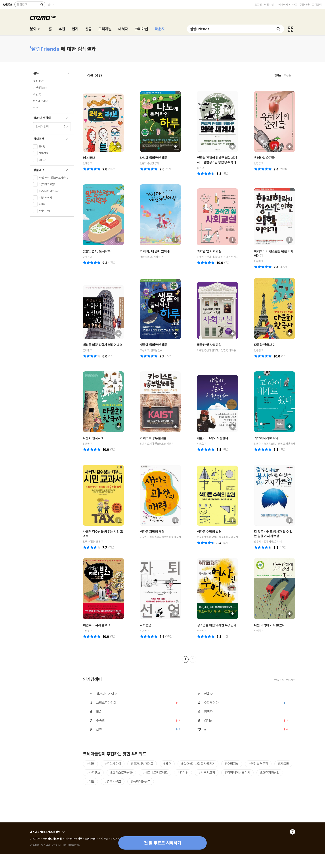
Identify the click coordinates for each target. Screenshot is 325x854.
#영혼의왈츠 (112, 781)
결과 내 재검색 (40, 119)
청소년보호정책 (73, 839)
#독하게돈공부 (141, 781)
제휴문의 (103, 839)
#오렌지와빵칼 (270, 772)
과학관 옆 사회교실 (209, 251)
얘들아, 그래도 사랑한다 (212, 438)
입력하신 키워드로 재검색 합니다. (66, 126)
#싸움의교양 (206, 772)
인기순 (277, 75)
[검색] (41, 4)
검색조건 (37, 140)
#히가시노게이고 (142, 764)
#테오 (167, 764)
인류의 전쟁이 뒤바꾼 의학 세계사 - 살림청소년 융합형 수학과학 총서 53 (217, 162)
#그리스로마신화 (121, 772)
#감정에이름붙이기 (237, 772)
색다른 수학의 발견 (209, 531)
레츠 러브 (89, 158)
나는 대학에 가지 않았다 (269, 625)
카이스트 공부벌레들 (153, 438)
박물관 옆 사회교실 (209, 345)
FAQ (114, 839)
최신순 (287, 75)
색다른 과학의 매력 (152, 531)
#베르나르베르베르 (155, 772)
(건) (111, 169)
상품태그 (37, 171)
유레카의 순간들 (264, 158)
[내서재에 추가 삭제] (116, 146)
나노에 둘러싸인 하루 (153, 158)
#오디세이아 (112, 764)
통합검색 (22, 4)
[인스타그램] (292, 832)
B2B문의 (90, 839)
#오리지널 (232, 764)
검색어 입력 (42, 126)
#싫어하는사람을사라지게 (198, 764)
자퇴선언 (145, 625)
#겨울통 (283, 764)
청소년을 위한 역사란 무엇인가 (216, 625)
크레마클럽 (43, 17)
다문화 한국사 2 (264, 345)
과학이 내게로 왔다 (266, 438)
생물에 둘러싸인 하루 (153, 345)
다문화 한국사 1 (93, 438)
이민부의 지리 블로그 (96, 625)
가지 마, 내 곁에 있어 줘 (155, 251)
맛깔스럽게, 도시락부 (97, 251)
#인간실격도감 (258, 764)
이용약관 (35, 839)
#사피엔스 (93, 772)
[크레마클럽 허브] (290, 29)
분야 (50, 4)
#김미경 (183, 772)
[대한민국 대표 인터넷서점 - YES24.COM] (7, 4)
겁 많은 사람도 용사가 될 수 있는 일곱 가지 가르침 (273, 533)
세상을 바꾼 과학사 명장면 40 (102, 345)
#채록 (90, 764)
